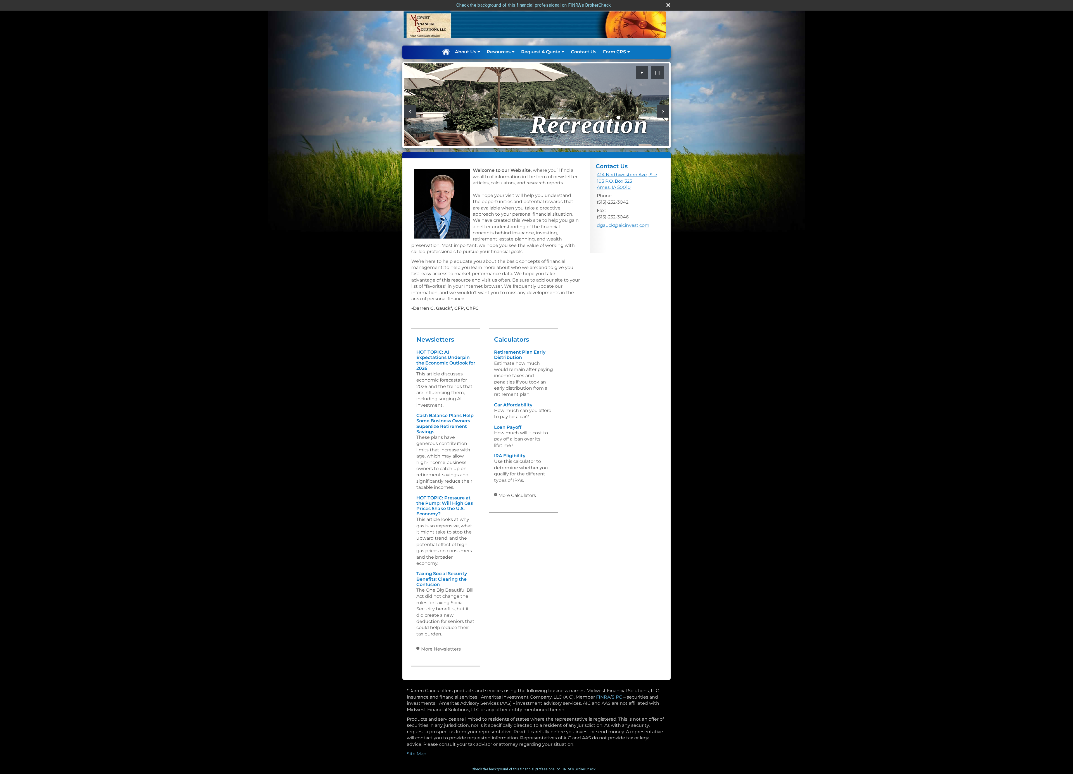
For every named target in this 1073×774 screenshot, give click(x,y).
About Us (465, 51)
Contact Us (583, 51)
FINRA (603, 697)
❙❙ (657, 72)
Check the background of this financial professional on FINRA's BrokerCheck (533, 5)
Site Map (416, 753)
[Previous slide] (410, 111)
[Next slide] (663, 111)
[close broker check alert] (668, 5)
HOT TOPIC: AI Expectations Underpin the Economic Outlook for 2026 (445, 360)
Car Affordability (513, 405)
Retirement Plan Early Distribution (519, 354)
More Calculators (517, 495)
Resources (499, 51)
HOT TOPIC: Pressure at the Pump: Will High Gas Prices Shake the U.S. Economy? (444, 506)
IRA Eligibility (509, 455)
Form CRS (614, 51)
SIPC (617, 697)
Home (446, 52)
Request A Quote (540, 51)
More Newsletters (441, 649)
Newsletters (435, 339)
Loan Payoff (507, 427)
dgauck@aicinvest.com (623, 225)
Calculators (511, 339)
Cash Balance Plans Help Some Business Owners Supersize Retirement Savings (445, 423)
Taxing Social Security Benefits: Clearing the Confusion (441, 579)
